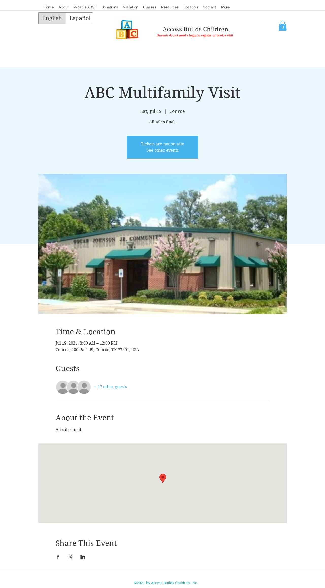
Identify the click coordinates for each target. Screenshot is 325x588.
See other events (163, 150)
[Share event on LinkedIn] (82, 557)
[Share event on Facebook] (58, 557)
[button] (150, 7)
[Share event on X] (70, 557)
